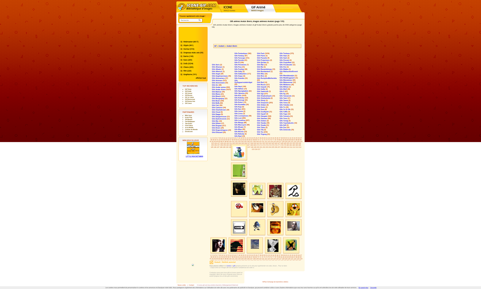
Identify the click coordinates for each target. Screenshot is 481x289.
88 (296, 140)
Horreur (188, 49)
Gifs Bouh (218, 101)
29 (263, 138)
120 (289, 141)
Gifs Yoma (285, 103)
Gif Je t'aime (189, 97)
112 (266, 141)
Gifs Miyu (239, 129)
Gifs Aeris (217, 65)
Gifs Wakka (285, 69)
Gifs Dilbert (218, 123)
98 (225, 141)
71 (260, 140)
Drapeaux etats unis (193, 52)
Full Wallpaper (190, 121)
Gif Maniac (189, 119)
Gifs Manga (240, 123)
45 (297, 138)
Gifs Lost (240, 118)
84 (288, 140)
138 (251, 143)
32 (269, 138)
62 (241, 140)
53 (222, 140)
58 (232, 140)
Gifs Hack (240, 86)
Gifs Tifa (261, 130)
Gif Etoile (188, 91)
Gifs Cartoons (219, 107)
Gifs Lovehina (241, 120)
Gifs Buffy (217, 103)
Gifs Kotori (240, 102)
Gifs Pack (263, 53)
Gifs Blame (218, 94)
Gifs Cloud (217, 112)
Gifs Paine (262, 56)
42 (290, 138)
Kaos (187, 60)
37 (280, 138)
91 (211, 141)
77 (273, 140)
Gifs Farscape (241, 58)
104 (242, 141)
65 (247, 140)
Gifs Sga (262, 94)
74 (267, 140)
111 (263, 141)
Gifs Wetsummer (288, 82)
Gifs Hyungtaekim (243, 91)
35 (275, 138)
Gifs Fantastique (242, 53)
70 (258, 140)
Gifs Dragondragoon (221, 130)
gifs (234, 266)
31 (267, 138)
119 (286, 141)
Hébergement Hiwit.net (230, 285)
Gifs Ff (239, 62)
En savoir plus (363, 287)
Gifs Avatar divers (221, 89)
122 (295, 141)
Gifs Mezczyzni (242, 125)
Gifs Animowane (220, 83)
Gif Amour (188, 93)
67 (252, 140)
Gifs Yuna (284, 118)
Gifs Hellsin (240, 89)
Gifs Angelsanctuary (221, 76)
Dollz (188, 63)
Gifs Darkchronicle (221, 119)
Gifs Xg (284, 94)
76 (271, 140)
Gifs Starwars (264, 118)
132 (233, 143)
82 (284, 140)
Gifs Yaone (285, 100)
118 (283, 141)
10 (222, 138)
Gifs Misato (240, 127)
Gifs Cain (217, 105)
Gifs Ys (284, 107)
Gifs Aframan (218, 67)
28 (260, 138)
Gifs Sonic (262, 107)
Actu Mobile (189, 127)
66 (250, 140)
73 (264, 140)
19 (241, 138)
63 (243, 140)
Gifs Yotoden (286, 105)
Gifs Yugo (285, 114)
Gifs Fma (239, 67)
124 (301, 141)
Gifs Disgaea (219, 126)
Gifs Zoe (284, 127)
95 (219, 141)
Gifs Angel (217, 74)
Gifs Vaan (284, 56)
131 (230, 143)
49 (213, 140)
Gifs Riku (262, 74)
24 (252, 138)
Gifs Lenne (239, 111)
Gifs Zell (284, 125)
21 (246, 138)
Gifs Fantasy (240, 56)
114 (271, 141)
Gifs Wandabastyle (288, 76)
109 (257, 141)
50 (215, 140)
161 (230, 145)
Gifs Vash (284, 58)
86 (292, 140)
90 (301, 140)
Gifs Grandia (241, 78)
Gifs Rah (262, 65)
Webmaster (190, 41)
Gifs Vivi (284, 67)
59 (235, 140)
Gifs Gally (239, 71)
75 (269, 140)
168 (251, 145)
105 (245, 141)
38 (282, 138)
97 (223, 141)
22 (248, 138)
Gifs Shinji (262, 100)
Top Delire (188, 123)
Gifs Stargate (264, 116)
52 (220, 140)
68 (254, 140)
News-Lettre (182, 285)
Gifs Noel (239, 136)
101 (233, 141)
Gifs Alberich (218, 71)
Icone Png (188, 117)
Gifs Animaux (219, 80)
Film (187, 71)
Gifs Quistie (263, 62)
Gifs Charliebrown (220, 110)
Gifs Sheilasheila (265, 98)
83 (286, 140)
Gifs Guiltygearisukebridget (243, 82)
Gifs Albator (218, 69)
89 (298, 140)
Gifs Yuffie (285, 112)
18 (239, 138)
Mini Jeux (188, 115)
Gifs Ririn (262, 76)
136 (245, 143)
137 (248, 143)
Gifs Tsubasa (287, 53)
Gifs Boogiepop (219, 98)
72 (262, 140)
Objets (188, 45)
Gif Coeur (188, 103)
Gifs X (284, 91)
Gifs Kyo (239, 109)
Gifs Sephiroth (264, 91)
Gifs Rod (262, 82)
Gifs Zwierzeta (287, 130)
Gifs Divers (218, 128)
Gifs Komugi (241, 100)
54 (224, 140)
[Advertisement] (192, 34)
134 (239, 143)
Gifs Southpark (264, 112)
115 (274, 141)
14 (231, 138)
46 (299, 138)
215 (253, 149)
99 (228, 141)
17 (237, 138)
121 (292, 141)
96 (221, 141)
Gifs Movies (240, 132)
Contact (191, 285)
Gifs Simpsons (265, 103)
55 (226, 140)
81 (281, 140)
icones (229, 266)
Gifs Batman (218, 92)
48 (211, 140)
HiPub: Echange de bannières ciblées (275, 282)
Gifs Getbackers (242, 74)
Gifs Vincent (285, 60)
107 (251, 141)
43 (292, 138)
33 (271, 138)
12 (226, 138)
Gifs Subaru (263, 121)
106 (248, 141)
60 (237, 140)
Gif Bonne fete (190, 101)
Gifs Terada (263, 125)
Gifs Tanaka (263, 123)
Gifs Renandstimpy (266, 69)
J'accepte (373, 287)
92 (213, 141)
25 (254, 138)
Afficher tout (201, 78)
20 (243, 138)
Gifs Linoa (239, 113)
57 (230, 140)
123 (298, 141)
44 (294, 138)
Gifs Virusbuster (287, 65)
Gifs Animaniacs (220, 78)
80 (279, 140)
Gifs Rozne (263, 85)
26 (256, 138)
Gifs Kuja (239, 107)
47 (301, 138)
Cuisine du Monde (191, 129)
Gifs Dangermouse (221, 117)
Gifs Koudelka (241, 104)
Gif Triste (188, 89)
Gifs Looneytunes (242, 116)
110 (260, 141)
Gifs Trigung (263, 134)
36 (277, 138)
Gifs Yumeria (286, 116)
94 (217, 141)
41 (288, 138)
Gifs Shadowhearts (266, 96)
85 (290, 140)
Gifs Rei (261, 67)
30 (265, 138)
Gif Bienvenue (190, 99)
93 (215, 141)
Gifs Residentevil (265, 71)
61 (239, 140)
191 (230, 147)
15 (233, 138)
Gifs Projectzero (264, 60)
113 (269, 141)
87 (294, 140)
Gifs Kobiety (241, 98)
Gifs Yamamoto (287, 96)
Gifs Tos (262, 132)
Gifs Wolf (285, 89)
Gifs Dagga (217, 114)
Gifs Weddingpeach (289, 78)
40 (286, 138)
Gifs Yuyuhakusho (288, 123)
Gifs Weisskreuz (287, 80)
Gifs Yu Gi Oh (286, 109)
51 (218, 140)
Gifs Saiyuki (263, 87)
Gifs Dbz (217, 121)
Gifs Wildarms (287, 85)
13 (228, 138)
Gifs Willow (285, 87)
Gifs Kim (240, 95)
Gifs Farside (240, 60)
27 (258, 138)
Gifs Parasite (263, 58)
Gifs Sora (262, 109)
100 (230, 141)
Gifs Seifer (262, 89)
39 (284, 138)
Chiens (188, 67)
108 (254, 141)
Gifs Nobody (240, 134)
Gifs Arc (216, 85)
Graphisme (190, 74)
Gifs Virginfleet (287, 62)
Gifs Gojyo (239, 76)
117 (280, 141)
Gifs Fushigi (240, 69)
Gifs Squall (262, 114)
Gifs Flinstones (241, 65)
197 (249, 147)
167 (248, 145)
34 (273, 138)
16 (235, 138)
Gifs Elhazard (219, 132)
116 (277, 141)
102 (236, 141)
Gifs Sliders (263, 105)
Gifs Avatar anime (221, 87)
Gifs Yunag (285, 121)
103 (239, 141)
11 (224, 138)
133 (236, 143)
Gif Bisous (188, 95)
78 (275, 140)
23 (250, 138)
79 (277, 140)
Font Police (189, 125)
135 (242, 143)
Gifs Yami (285, 98)
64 (245, 140)
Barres (188, 56)
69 (256, 140)
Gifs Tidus (262, 127)
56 (228, 140)
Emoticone (189, 131)
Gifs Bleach (218, 96)
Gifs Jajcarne (241, 93)
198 (252, 147)
